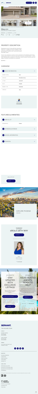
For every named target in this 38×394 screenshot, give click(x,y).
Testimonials (3, 370)
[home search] (33, 3)
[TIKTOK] (23, 348)
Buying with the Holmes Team (7, 367)
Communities (3, 356)
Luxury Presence (7, 383)
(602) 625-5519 (29, 2)
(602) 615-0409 (3, 338)
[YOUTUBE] (20, 348)
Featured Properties (5, 355)
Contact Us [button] (3, 361)
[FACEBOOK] (15, 348)
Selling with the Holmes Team (7, 368)
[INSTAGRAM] (18, 348)
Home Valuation (4, 358)
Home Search (3, 359)
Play (19, 13)
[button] (28, 297)
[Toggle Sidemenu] (36, 3)
